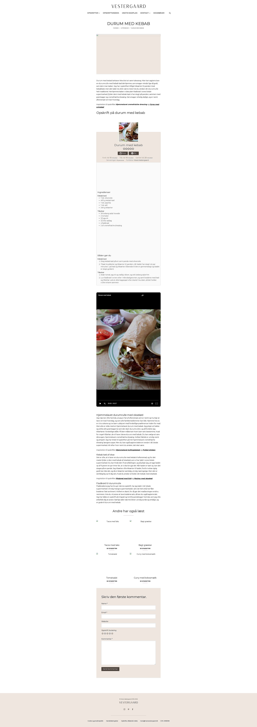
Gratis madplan (129, 13)
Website (104, 621)
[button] (124, 149)
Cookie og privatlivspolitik (95, 721)
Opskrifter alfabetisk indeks (129, 721)
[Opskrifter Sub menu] (99, 13)
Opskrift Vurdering (108, 630)
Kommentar (107, 639)
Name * (104, 604)
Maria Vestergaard (141, 160)
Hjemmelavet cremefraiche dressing (131, 104)
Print (124, 153)
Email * (104, 612)
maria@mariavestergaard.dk (149, 721)
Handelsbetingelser (112, 721)
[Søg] (170, 13)
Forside (116, 28)
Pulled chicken (149, 450)
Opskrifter (92, 13)
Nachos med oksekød (143, 479)
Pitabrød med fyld (123, 479)
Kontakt (144, 13)
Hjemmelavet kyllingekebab (128, 450)
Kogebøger (158, 13)
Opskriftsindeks (111, 13)
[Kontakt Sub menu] (149, 13)
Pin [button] (134, 153)
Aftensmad (125, 28)
